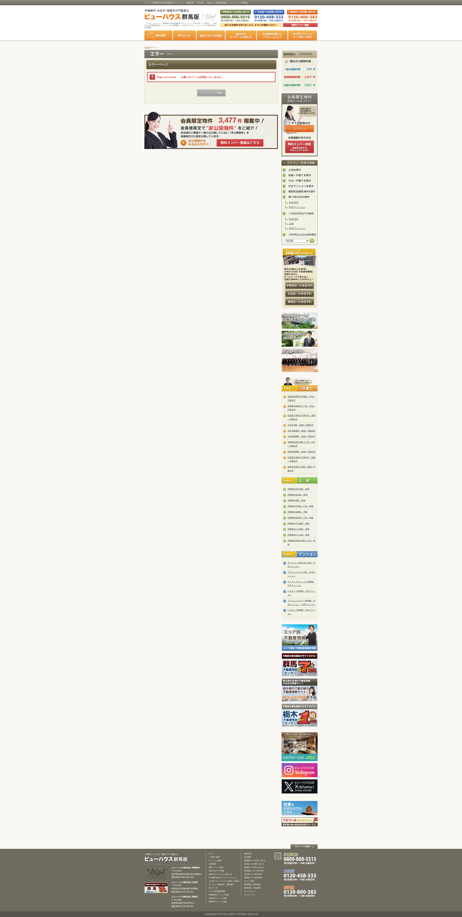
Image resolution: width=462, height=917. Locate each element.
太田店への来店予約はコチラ (299, 293)
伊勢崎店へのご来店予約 (254, 871)
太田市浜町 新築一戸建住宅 (300, 425)
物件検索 (158, 35)
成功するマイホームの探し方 (241, 35)
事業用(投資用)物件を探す (300, 191)
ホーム (211, 854)
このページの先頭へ (304, 846)
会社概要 (247, 857)
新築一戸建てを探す (300, 175)
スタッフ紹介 (300, 360)
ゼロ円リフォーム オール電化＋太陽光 (302, 35)
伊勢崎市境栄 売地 (296, 500)
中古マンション (297, 207)
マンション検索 (215, 860)
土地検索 (212, 864)
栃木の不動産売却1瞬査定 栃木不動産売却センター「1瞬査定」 (300, 715)
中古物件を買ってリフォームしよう (223, 878)
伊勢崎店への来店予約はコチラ (299, 285)
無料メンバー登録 (216, 867)
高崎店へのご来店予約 (253, 878)
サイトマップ (249, 891)
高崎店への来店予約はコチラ (299, 301)
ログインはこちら (299, 128)
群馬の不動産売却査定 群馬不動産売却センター (300, 664)
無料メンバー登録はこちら (240, 143)
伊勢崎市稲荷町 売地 (297, 512)
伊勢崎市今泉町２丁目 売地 (300, 506)
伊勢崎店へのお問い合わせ (255, 860)
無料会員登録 (300, 25)
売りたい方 (184, 35)
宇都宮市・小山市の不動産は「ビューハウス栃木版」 (300, 690)
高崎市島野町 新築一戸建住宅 (301, 452)
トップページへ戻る (211, 92)
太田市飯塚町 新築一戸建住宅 (301, 431)
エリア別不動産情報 (217, 891)
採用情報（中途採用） (253, 888)
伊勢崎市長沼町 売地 (297, 495)
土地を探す (300, 170)
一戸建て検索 (214, 857)
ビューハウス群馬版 (167, 857)
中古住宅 (293, 202)
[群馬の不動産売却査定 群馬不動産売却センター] (156, 891)
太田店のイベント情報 (218, 898)
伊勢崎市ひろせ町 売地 (298, 535)
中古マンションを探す (300, 186)
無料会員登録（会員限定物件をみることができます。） (299, 147)
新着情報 (247, 854)
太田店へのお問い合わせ (254, 864)
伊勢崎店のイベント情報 (218, 895)
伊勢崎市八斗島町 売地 (298, 529)
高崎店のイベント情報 (218, 902)
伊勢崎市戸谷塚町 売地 (298, 523)
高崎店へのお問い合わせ (254, 867)
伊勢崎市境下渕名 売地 (298, 489)
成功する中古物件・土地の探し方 (300, 339)
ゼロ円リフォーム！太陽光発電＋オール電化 (300, 321)
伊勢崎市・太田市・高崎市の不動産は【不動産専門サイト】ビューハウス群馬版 (170, 15)
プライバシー (249, 895)
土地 (291, 223)
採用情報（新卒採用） (253, 884)
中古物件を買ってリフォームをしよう (272, 35)
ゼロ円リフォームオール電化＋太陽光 (224, 881)
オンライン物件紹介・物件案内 (221, 884)
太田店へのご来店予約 (253, 874)
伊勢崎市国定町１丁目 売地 (300, 518)
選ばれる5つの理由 (211, 35)
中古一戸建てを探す (300, 181)
